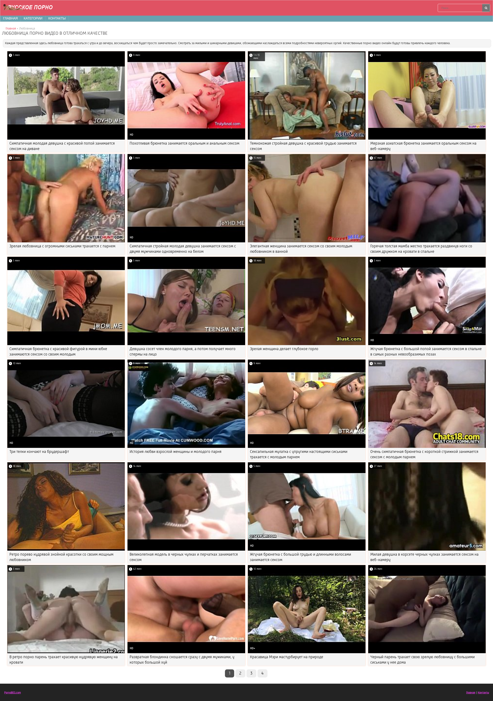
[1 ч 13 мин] (307, 139)
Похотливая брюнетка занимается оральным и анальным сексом (184, 144)
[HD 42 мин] (186, 652)
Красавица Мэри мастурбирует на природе (286, 657)
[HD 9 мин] (186, 139)
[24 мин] (427, 652)
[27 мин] (427, 550)
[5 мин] (66, 139)
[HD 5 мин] (186, 241)
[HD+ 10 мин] (307, 652)
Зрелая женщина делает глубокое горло (284, 349)
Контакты (57, 18)
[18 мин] (307, 344)
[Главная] (29, 8)
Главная (10, 18)
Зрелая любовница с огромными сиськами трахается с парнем (62, 246)
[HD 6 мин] (186, 447)
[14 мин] (427, 447)
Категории (33, 18)
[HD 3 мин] (427, 344)
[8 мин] (427, 139)
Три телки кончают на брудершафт (39, 452)
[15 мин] (307, 241)
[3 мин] (66, 652)
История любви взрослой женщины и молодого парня (175, 452)
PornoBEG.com (12, 692)
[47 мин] (427, 241)
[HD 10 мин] (66, 447)
